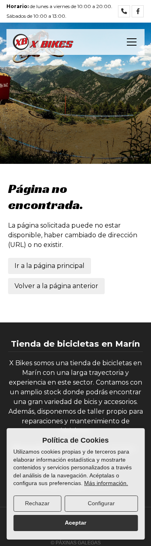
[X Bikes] (43, 42)
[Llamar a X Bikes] (124, 11)
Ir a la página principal (49, 266)
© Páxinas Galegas (76, 543)
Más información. (106, 483)
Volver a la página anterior (56, 286)
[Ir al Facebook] (137, 11)
